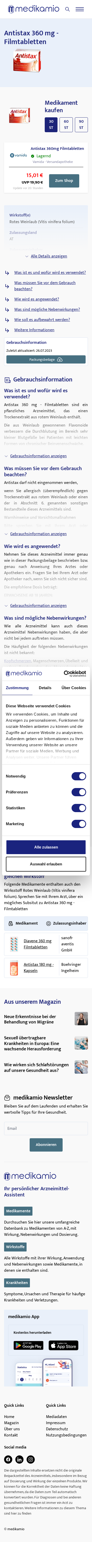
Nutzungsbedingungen (66, 1435)
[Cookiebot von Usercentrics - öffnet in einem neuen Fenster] (65, 673)
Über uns (12, 1429)
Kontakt (11, 1435)
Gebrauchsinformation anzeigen (38, 456)
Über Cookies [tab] (74, 688)
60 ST (66, 124)
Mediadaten (56, 1417)
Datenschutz (57, 1429)
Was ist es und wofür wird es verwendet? (50, 273)
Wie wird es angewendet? (36, 299)
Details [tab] (45, 688)
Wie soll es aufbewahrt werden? (42, 320)
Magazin (11, 1423)
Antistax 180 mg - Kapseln (39, 968)
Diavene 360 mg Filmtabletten (38, 944)
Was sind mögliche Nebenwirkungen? (47, 310)
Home (9, 1417)
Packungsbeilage (42, 360)
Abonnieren (46, 1144)
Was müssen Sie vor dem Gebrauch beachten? (45, 286)
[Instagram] (31, 1459)
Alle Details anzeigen (49, 256)
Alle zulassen (46, 847)
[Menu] (80, 9)
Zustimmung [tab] (17, 688)
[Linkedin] (19, 1459)
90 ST (81, 124)
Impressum (55, 1423)
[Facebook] (8, 1459)
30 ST (51, 124)
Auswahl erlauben (46, 864)
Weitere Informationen (34, 330)
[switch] (79, 792)
